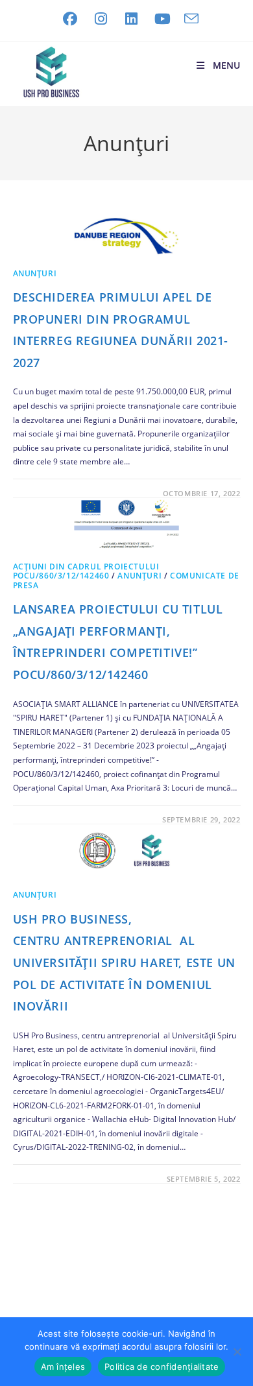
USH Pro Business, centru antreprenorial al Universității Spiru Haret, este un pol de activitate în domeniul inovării (124, 962)
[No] (236, 1351)
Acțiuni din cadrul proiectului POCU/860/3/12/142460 (86, 571)
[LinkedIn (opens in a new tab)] (131, 19)
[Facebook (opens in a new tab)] (70, 19)
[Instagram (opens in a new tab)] (101, 19)
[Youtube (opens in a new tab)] (162, 19)
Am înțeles (63, 1366)
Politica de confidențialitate (161, 1366)
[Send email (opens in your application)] (188, 19)
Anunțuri (35, 273)
